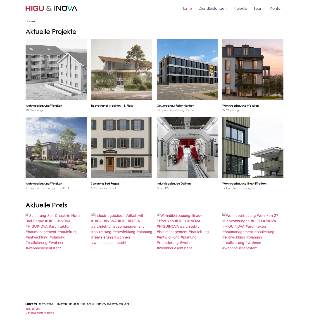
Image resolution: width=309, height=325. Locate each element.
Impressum (33, 309)
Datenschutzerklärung (40, 313)
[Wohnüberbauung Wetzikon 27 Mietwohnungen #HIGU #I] (252, 243)
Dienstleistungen (213, 8)
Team (259, 8)
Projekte (240, 8)
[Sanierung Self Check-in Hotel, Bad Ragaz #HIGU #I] (56, 243)
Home (186, 8)
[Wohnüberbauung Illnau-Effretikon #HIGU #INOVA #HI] (187, 243)
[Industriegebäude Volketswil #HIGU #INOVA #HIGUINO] (121, 243)
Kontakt (276, 8)
